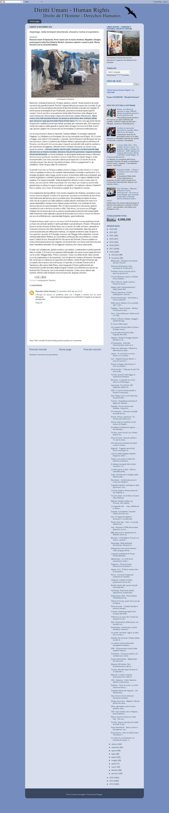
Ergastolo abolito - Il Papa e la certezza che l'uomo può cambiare (128, 172)
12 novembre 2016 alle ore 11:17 (69, 291)
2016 (111, 252)
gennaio (114, 773)
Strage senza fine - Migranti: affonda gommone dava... (125, 702)
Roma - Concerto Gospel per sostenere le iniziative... (122, 576)
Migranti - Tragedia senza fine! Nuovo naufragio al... (123, 449)
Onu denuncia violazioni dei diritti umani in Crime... (124, 444)
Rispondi (39, 303)
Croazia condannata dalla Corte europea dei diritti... (123, 613)
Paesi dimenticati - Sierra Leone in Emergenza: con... (124, 728)
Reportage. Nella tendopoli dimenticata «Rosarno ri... (122, 544)
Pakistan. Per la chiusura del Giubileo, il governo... (122, 407)
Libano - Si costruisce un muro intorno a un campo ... (123, 355)
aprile (113, 764)
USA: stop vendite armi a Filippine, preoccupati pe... (124, 713)
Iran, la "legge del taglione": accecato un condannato (122, 518)
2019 (111, 242)
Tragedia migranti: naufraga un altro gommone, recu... (125, 486)
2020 (111, 239)
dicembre (115, 255)
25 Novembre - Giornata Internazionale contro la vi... (122, 344)
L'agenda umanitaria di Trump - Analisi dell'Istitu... (123, 555)
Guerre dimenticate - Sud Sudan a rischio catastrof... (124, 299)
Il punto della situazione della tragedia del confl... (122, 334)
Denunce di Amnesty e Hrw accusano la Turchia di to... (122, 267)
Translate (125, 75)
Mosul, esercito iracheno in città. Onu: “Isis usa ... (123, 718)
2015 (111, 778)
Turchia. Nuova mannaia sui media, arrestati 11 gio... (125, 723)
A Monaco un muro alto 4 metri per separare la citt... (124, 618)
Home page (34, 21)
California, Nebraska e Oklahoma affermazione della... (124, 349)
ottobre (114, 744)
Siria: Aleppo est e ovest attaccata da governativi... (124, 397)
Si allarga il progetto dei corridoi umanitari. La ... (123, 465)
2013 (111, 784)
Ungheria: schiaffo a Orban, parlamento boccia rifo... (122, 581)
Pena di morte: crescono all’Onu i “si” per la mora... (124, 439)
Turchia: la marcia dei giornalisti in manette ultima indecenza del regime (127, 130)
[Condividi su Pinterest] (45, 277)
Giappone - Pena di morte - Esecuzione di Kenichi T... (122, 565)
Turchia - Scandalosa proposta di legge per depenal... (124, 402)
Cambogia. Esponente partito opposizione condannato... (122, 591)
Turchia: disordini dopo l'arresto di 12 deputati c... (124, 671)
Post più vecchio (92, 349)
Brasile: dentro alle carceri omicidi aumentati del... (124, 586)
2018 (111, 245)
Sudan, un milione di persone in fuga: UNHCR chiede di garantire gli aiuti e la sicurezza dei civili (128, 112)
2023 (111, 229)
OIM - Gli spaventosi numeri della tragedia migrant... (124, 649)
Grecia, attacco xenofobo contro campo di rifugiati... (123, 423)
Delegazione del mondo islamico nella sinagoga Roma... (123, 549)
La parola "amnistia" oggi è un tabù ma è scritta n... (124, 634)
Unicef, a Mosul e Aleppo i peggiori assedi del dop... (124, 320)
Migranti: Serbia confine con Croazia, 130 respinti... (122, 502)
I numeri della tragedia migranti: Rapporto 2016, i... (123, 455)
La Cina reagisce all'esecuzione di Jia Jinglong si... (124, 491)
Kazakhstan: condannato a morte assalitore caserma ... (124, 628)
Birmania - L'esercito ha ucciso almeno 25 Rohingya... (123, 381)
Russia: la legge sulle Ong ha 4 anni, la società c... (123, 365)
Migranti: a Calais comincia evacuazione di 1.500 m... (122, 676)
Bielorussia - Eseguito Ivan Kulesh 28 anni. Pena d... (124, 262)
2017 (111, 249)
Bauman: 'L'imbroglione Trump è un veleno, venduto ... (125, 539)
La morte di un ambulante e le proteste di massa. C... (122, 739)
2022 (111, 232)
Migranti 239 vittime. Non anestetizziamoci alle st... (121, 665)
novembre (115, 258)
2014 (111, 781)
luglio (113, 754)
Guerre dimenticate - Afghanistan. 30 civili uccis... (124, 660)
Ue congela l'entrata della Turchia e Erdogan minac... (125, 328)
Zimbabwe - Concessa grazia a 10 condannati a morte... (124, 655)
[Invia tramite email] (36, 277)
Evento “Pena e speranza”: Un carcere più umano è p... (123, 418)
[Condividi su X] (40, 277)
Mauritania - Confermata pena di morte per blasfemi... (123, 481)
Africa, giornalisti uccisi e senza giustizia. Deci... (123, 707)
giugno (114, 757)
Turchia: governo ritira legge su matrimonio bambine (123, 376)
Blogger (99, 794)
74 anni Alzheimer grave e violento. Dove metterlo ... (124, 278)
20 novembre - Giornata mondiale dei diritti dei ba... (124, 412)
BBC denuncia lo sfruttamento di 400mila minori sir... (123, 534)
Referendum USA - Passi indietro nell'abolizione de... (124, 597)
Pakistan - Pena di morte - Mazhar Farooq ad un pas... (124, 309)
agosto (114, 751)
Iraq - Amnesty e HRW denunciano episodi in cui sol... (124, 528)
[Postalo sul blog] (38, 277)
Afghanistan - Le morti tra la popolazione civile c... (122, 560)
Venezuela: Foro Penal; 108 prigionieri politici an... (122, 386)
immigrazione (42, 280)
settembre (115, 747)
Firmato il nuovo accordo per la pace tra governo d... (123, 272)
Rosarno (52, 280)
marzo (114, 767)
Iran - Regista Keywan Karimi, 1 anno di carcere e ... (123, 360)
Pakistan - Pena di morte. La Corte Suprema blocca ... (124, 686)
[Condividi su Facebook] (43, 277)
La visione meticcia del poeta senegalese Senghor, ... (122, 644)
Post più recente (38, 349)
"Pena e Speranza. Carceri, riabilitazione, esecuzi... (121, 293)
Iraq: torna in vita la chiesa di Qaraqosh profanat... (122, 697)
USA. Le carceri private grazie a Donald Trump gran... (123, 391)
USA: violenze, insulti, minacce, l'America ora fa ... (123, 283)
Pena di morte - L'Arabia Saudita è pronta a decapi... (124, 607)
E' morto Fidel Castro (119, 324)
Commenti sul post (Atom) (47, 355)
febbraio (114, 770)
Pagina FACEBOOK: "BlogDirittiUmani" (123, 97)
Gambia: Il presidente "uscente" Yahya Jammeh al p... (123, 513)
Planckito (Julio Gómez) (46, 291)
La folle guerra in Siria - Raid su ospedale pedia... (123, 470)
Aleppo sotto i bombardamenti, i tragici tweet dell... (123, 288)
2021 (111, 236)
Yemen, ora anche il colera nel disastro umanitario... (123, 460)
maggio (114, 760)
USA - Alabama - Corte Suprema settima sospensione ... (123, 681)
